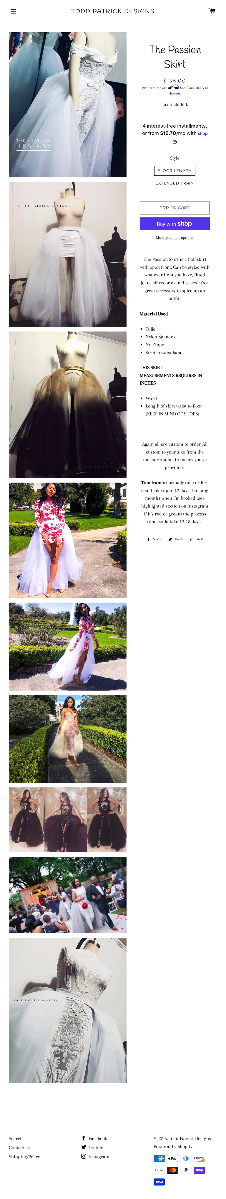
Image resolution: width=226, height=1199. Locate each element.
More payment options (175, 237)
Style (175, 158)
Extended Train (175, 183)
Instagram (98, 1156)
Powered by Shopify (173, 1146)
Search (16, 1138)
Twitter (95, 1147)
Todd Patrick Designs (113, 12)
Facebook (97, 1138)
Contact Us (19, 1147)
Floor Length (175, 170)
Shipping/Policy (24, 1156)
